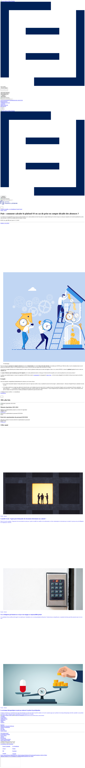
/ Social (17, 209)
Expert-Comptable (6, 746)
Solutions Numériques (5, 727)
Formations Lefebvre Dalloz (41, 755)
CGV (9, 756)
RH (3, 751)
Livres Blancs (3, 717)
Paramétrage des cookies (28, 756)
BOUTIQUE (3, 106)
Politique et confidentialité (17, 756)
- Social (5, 210)
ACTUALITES (4, 100)
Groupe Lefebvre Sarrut (6, 739)
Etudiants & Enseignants (30, 755)
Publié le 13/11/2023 (5, 223)
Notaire (13, 748)
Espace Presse (3, 735)
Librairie (2, 736)
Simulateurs (3, 720)
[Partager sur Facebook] (4, 205)
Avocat (4, 748)
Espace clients (17, 755)
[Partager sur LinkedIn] (1, 205)
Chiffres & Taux (4, 718)
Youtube (4, 753)
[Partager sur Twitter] (3, 205)
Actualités (3, 716)
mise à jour (49, 375)
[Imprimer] (2, 207)
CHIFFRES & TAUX (5, 102)
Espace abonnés (4, 755)
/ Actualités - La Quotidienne (10, 209)
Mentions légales (4, 756)
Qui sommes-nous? (5, 733)
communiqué (36, 375)
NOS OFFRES (10, 100)
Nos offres (3, 729)
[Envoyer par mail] (4, 207)
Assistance (22, 755)
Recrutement (3, 738)
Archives (2, 722)
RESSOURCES (4, 101)
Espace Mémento (10, 755)
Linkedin (14, 753)
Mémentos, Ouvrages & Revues (7, 726)
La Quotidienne (15, 746)
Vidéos (2, 721)
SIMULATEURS (4, 105)
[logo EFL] (7, 715)
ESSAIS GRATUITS (18, 100)
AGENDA (3, 104)
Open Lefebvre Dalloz (5, 740)
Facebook (14, 751)
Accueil (2, 209)
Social (2, 210)
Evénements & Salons (5, 734)
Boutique (2, 724)
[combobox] (42, 89)
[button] (4, 89)
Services (2, 728)
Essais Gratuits (4, 730)
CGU (11, 756)
